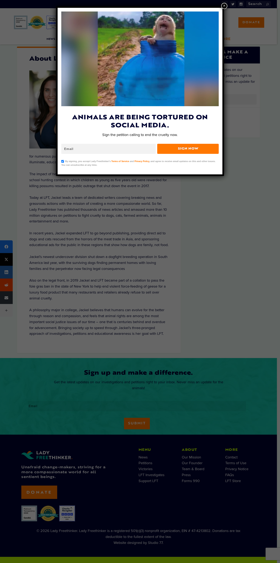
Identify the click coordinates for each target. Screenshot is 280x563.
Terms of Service (120, 161)
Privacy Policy (141, 161)
